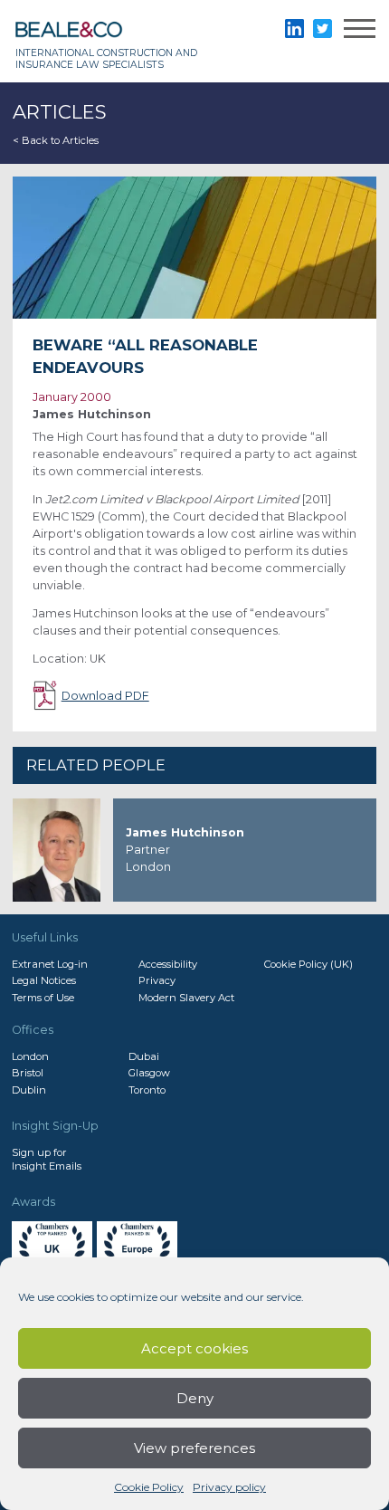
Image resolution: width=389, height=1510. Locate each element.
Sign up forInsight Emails (46, 1158)
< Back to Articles (56, 140)
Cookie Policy (149, 1487)
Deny (194, 1398)
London (30, 1056)
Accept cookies (194, 1348)
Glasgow (149, 1072)
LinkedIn (294, 28)
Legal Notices (44, 980)
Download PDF (105, 695)
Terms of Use (43, 997)
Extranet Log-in (50, 964)
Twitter (322, 28)
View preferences (194, 1448)
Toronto (147, 1090)
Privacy (157, 980)
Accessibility (167, 964)
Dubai (143, 1056)
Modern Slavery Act (186, 997)
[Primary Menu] (359, 31)
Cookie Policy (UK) (308, 964)
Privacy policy (229, 1487)
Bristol (27, 1072)
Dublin (29, 1090)
